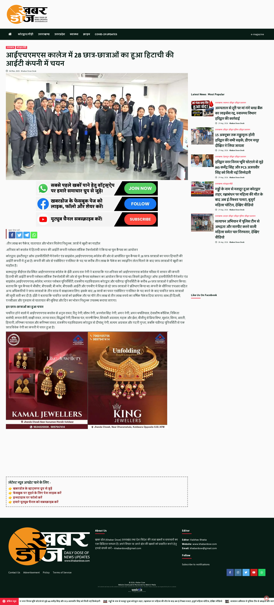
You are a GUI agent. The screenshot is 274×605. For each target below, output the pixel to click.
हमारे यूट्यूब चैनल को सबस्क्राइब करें (36, 502)
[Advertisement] (97, 453)
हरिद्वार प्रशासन (240, 103)
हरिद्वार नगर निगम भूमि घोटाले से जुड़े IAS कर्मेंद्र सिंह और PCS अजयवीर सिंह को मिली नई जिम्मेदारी (239, 167)
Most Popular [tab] (216, 94)
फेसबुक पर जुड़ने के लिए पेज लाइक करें (37, 493)
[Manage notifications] (266, 598)
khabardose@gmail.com (127, 548)
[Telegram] (26, 235)
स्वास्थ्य (74, 34)
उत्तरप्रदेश (59, 34)
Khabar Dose (140, 582)
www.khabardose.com (204, 544)
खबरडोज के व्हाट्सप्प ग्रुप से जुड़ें (32, 488)
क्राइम (86, 34)
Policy (46, 572)
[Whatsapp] (34, 235)
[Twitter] (19, 235)
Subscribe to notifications (196, 564)
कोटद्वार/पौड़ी (25, 34)
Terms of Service (62, 572)
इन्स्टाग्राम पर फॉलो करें (27, 497)
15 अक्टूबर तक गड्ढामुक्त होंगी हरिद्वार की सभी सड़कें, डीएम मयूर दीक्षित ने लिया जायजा (237, 140)
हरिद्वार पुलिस (233, 130)
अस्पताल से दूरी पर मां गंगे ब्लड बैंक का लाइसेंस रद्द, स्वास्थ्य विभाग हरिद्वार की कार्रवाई (238, 113)
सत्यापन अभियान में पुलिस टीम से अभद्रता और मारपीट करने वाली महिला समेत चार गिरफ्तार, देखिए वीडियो (237, 229)
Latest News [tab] (198, 94)
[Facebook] (12, 235)
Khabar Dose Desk (28, 71)
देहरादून (226, 157)
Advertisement (31, 572)
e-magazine (257, 34)
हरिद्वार (232, 103)
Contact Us (14, 572)
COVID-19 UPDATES (106, 34)
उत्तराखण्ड (44, 34)
